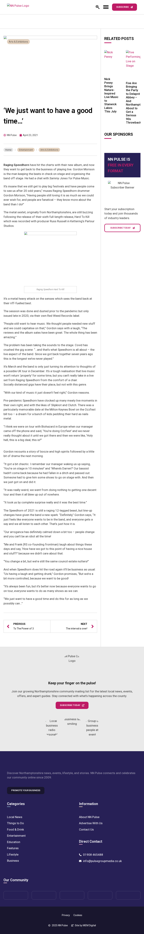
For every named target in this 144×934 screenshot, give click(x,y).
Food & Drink (15, 829)
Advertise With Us (91, 823)
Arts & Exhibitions (18, 41)
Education (13, 842)
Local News (14, 817)
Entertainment (26, 150)
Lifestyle (12, 854)
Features (13, 848)
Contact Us (86, 829)
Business (13, 860)
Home (8, 150)
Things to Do (15, 823)
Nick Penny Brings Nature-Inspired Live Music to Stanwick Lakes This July (111, 95)
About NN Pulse (89, 817)
